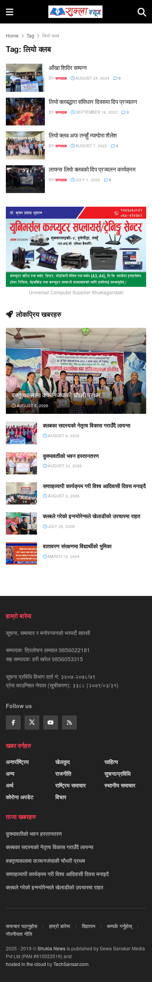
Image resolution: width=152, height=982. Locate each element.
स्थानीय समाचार (119, 785)
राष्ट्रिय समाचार (70, 785)
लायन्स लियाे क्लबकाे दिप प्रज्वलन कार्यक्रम (92, 169)
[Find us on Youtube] (50, 722)
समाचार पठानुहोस (21, 926)
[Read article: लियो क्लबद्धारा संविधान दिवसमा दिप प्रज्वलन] (25, 112)
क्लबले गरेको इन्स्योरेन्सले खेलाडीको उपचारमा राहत (91, 516)
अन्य (10, 773)
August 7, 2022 (90, 145)
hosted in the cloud (26, 964)
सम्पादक (61, 78)
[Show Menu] (9, 11)
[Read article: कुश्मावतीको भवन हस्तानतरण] (21, 463)
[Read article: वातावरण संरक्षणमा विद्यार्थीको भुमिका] (21, 553)
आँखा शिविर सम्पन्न (68, 68)
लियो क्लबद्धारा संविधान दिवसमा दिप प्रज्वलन (93, 102)
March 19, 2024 (63, 556)
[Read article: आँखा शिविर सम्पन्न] (25, 78)
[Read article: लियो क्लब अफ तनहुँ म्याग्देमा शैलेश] (25, 145)
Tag (30, 35)
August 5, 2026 (32, 405)
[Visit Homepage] (75, 11)
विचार (60, 797)
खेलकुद (62, 762)
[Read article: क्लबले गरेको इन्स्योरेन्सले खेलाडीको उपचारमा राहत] (21, 523)
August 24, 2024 (92, 78)
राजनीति (63, 773)
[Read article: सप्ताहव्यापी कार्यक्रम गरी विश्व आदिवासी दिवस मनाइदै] (21, 493)
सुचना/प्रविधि (117, 773)
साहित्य (111, 762)
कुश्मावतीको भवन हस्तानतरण (71, 456)
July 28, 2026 (61, 526)
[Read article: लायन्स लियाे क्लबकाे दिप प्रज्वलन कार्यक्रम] (25, 179)
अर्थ (9, 785)
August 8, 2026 (63, 435)
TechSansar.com (70, 964)
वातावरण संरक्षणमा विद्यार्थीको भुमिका (77, 546)
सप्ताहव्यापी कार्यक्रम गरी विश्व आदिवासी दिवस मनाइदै (94, 486)
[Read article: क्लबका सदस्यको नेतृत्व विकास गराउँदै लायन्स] (21, 433)
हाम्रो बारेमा (59, 926)
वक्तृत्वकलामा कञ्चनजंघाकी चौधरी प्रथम (56, 395)
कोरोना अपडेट (20, 797)
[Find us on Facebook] (13, 722)
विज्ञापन (88, 926)
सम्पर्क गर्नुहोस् (119, 926)
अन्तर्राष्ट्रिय (17, 762)
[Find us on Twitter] (32, 722)
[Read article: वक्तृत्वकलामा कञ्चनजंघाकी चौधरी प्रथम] (76, 378)
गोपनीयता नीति (19, 933)
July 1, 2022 (87, 179)
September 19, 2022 (96, 112)
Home (12, 35)
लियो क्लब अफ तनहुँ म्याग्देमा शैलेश (83, 135)
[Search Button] (142, 11)
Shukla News (51, 948)
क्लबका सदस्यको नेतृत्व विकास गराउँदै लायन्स (86, 425)
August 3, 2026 (63, 496)
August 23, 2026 (64, 466)
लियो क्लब (50, 35)
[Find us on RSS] (69, 722)
